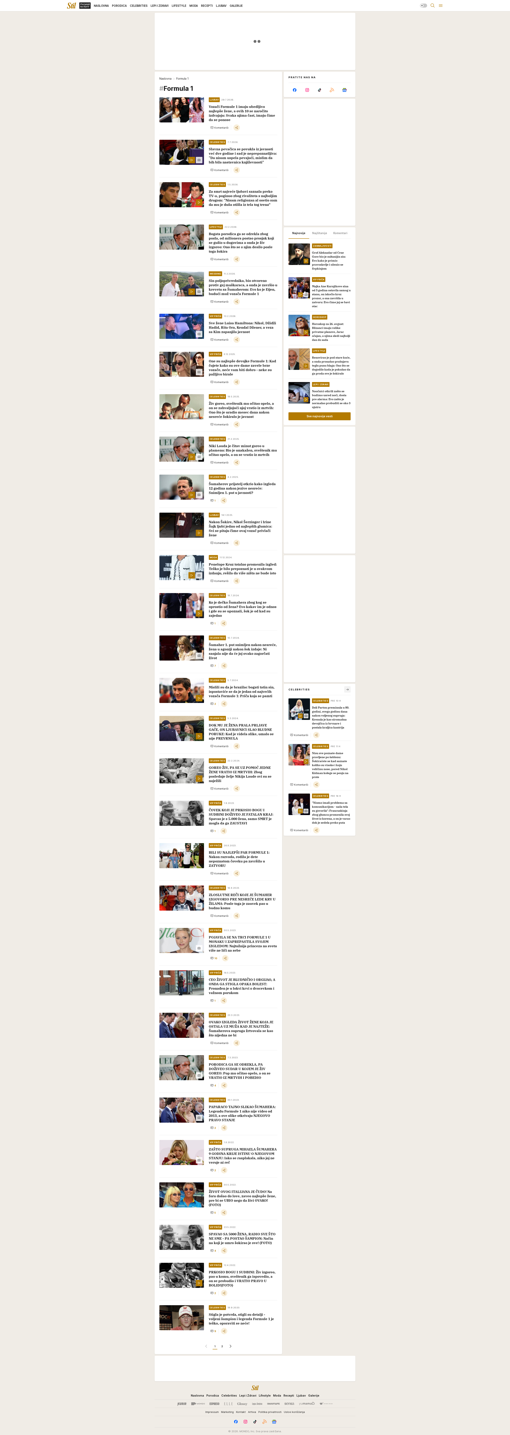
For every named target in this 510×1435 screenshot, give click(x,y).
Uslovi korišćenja (294, 1411)
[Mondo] (198, 1403)
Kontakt (241, 1411)
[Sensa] (289, 1403)
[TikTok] (319, 90)
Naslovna (165, 78)
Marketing (227, 1411)
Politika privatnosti (269, 1411)
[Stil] (71, 6)
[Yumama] (307, 1403)
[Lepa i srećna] (257, 1403)
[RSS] (332, 90)
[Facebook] (294, 90)
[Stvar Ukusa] (326, 1403)
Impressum (212, 1411)
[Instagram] (307, 90)
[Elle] (228, 1403)
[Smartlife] (273, 1403)
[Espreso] (214, 1403)
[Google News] (344, 90)
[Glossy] (242, 1403)
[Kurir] (181, 1403)
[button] (219, 127)
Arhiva (252, 1411)
